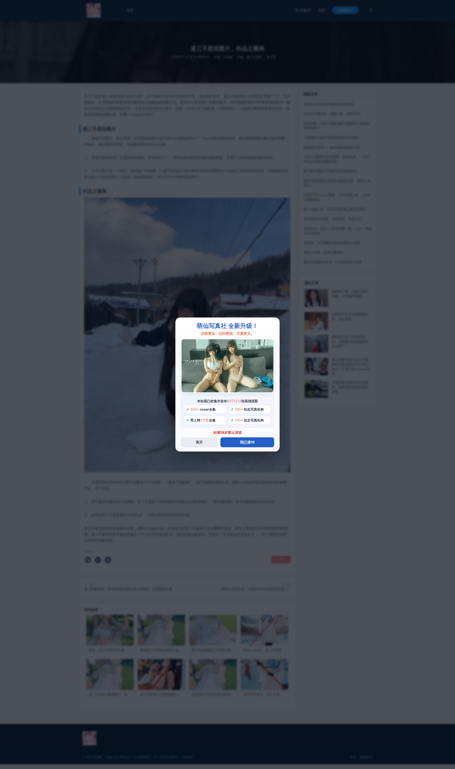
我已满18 (247, 442)
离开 (199, 442)
